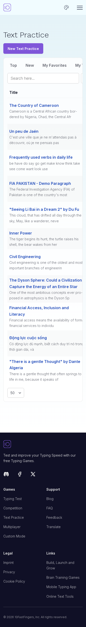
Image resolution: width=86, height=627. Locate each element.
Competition (12, 508)
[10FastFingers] (7, 7)
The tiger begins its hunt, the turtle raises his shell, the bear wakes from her (44, 242)
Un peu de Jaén (23, 131)
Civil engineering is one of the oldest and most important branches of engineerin (46, 265)
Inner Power (20, 233)
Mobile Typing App (61, 587)
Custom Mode (14, 536)
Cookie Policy (14, 581)
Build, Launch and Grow (60, 565)
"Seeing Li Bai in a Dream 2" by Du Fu (44, 209)
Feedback (54, 517)
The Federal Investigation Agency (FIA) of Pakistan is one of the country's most (42, 192)
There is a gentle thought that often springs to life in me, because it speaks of (45, 376)
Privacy (9, 572)
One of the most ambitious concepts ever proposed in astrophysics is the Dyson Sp (45, 295)
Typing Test (12, 499)
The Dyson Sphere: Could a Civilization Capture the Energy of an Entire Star (45, 283)
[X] (33, 475)
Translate (53, 527)
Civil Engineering (25, 256)
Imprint (8, 563)
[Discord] (6, 475)
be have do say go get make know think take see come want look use (44, 166)
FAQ (49, 508)
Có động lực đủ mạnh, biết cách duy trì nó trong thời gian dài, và (46, 346)
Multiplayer (12, 527)
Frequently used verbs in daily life (41, 157)
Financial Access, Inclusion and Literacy (39, 310)
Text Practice (13, 517)
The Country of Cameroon (34, 105)
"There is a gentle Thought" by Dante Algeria (44, 364)
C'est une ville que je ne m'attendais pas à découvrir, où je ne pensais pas (42, 140)
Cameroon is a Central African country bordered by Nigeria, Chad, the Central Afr (43, 114)
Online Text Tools (60, 596)
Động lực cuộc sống (28, 337)
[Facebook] (19, 475)
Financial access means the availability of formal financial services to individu (47, 323)
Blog (50, 499)
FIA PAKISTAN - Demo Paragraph (40, 183)
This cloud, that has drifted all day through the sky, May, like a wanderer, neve (45, 218)
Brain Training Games (63, 577)
